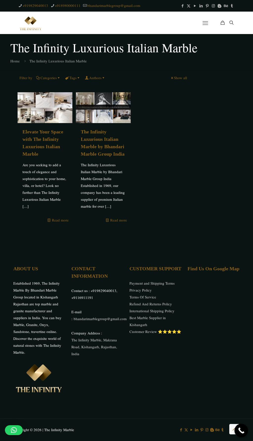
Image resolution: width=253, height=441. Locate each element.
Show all (180, 77)
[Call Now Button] (241, 430)
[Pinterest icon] (207, 5)
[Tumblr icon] (232, 5)
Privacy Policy (140, 290)
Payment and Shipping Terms (152, 283)
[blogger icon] (219, 5)
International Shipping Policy (151, 310)
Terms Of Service (142, 296)
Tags (73, 77)
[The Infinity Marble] (30, 23)
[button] (14, 430)
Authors (95, 77)
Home (15, 60)
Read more (60, 220)
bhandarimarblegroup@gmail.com (113, 5)
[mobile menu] (205, 22)
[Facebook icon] (182, 5)
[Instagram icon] (213, 5)
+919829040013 (35, 5)
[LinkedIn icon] (201, 5)
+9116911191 (82, 297)
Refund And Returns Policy (150, 303)
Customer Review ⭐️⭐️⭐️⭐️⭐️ (155, 331)
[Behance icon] (226, 5)
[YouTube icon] (195, 5)
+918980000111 (68, 5)
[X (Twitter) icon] (188, 5)
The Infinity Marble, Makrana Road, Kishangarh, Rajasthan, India (94, 346)
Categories (49, 77)
